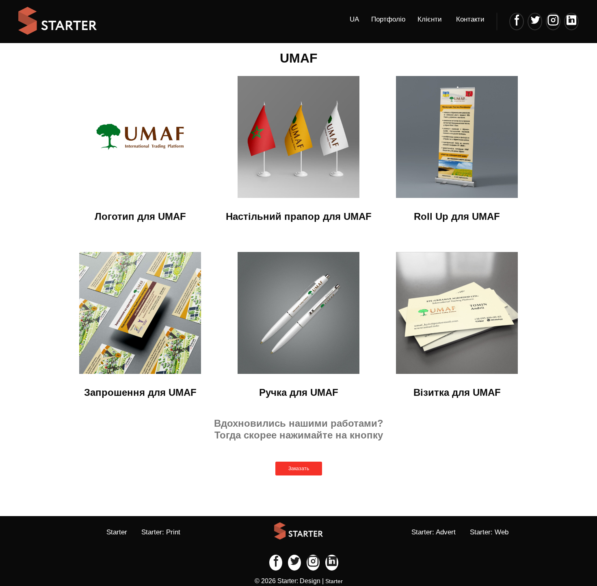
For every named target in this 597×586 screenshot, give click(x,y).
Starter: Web (489, 532)
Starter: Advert (433, 532)
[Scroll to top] (564, 553)
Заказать (298, 468)
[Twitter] (535, 21)
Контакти (470, 19)
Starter (116, 532)
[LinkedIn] (571, 21)
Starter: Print (160, 532)
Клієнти (429, 19)
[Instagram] (553, 21)
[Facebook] (516, 21)
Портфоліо (388, 19)
